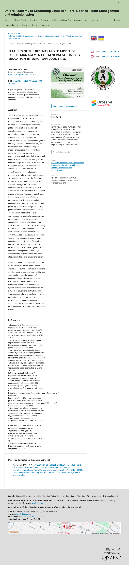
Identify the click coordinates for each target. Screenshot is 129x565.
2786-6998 (104, 56)
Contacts (45, 25)
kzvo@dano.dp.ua (38, 503)
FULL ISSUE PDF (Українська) (66, 106)
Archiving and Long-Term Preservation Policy (70, 20)
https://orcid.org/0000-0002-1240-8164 (22, 75)
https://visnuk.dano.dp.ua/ (34, 516)
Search (119, 20)
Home (7, 20)
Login (120, 2)
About (32, 20)
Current (95, 20)
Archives (44, 20)
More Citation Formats (61, 152)
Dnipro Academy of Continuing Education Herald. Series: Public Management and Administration (62, 12)
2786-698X (104, 51)
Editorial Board (20, 20)
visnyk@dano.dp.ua (23, 514)
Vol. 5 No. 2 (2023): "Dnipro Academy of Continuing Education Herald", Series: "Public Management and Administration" (45, 37)
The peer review (29, 25)
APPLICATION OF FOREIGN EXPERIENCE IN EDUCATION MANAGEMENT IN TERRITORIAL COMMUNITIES (47, 466)
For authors (11, 25)
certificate (114, 51)
